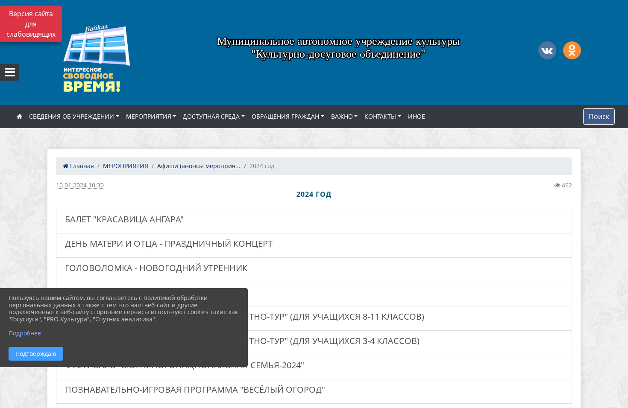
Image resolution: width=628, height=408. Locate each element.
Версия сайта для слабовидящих (31, 24)
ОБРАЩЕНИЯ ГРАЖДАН (285, 116)
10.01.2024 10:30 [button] (80, 185)
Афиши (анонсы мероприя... (199, 166)
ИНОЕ (416, 116)
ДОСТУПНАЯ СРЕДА (211, 116)
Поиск (599, 116)
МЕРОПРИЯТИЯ (148, 116)
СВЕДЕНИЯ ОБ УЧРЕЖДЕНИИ (71, 116)
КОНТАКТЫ (380, 116)
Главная (81, 166)
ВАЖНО (342, 116)
